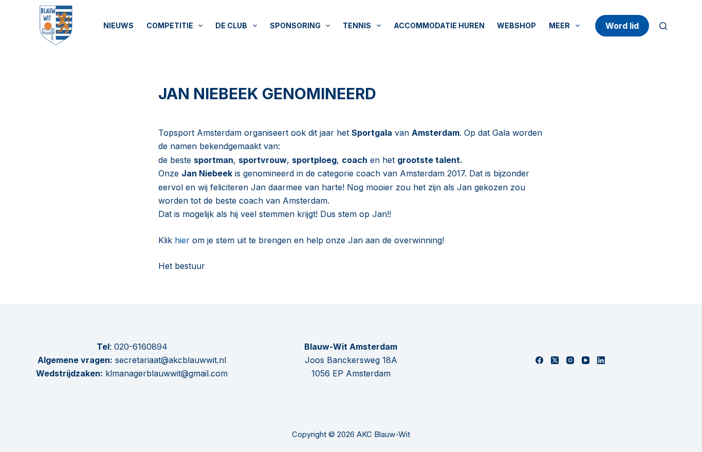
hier (182, 240)
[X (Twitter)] (555, 360)
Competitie (169, 25)
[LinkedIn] (601, 360)
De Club (231, 25)
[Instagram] (570, 360)
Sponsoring (295, 25)
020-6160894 (141, 346)
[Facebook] (539, 360)
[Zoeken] (663, 26)
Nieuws (118, 25)
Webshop (516, 25)
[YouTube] (585, 360)
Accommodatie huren (439, 25)
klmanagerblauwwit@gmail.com (166, 373)
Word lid (622, 26)
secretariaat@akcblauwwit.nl (169, 360)
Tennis (357, 25)
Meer (559, 25)
